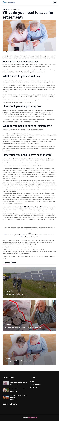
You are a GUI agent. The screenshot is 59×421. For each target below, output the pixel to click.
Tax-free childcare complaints (18, 389)
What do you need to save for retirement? (18, 361)
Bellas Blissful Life (32, 417)
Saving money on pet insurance (18, 382)
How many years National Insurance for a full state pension (23, 327)
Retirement (6, 9)
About (32, 381)
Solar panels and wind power (14, 294)
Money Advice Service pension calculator (31, 207)
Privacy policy (34, 387)
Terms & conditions (35, 384)
